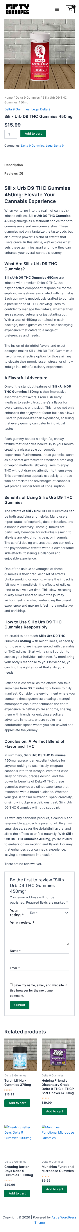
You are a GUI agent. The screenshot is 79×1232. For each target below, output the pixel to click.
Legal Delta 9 (40, 109)
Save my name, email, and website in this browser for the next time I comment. (38, 990)
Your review (22, 922)
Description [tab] (13, 165)
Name (15, 950)
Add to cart (33, 134)
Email (15, 968)
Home (8, 97)
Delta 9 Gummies (28, 97)
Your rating (17, 912)
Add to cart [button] (17, 1103)
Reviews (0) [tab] (13, 173)
